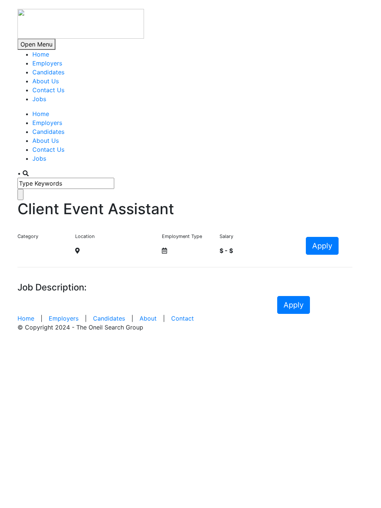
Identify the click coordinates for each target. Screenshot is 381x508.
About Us (45, 81)
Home (40, 54)
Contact (182, 318)
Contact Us (48, 90)
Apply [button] (322, 245)
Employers (47, 63)
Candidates (48, 72)
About (148, 318)
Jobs (39, 99)
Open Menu (36, 44)
